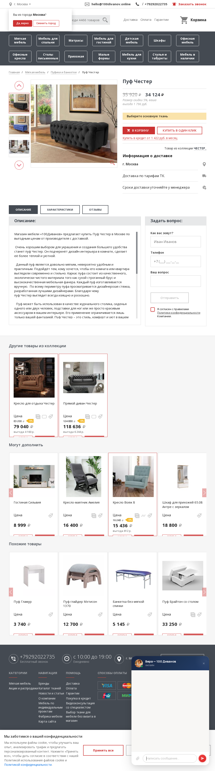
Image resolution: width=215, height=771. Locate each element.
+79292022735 (156, 4)
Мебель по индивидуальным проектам (50, 707)
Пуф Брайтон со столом (180, 601)
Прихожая (76, 56)
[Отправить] (202, 758)
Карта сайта (47, 721)
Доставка (130, 19)
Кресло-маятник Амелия (81, 502)
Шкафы (159, 40)
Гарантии (161, 19)
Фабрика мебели (50, 716)
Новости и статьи (51, 693)
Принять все (103, 750)
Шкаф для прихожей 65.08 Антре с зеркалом (182, 504)
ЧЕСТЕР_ (200, 148)
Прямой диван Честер (80, 403)
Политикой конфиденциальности (28, 765)
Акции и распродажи (23, 688)
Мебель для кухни (131, 56)
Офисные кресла (20, 56)
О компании (46, 698)
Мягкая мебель (20, 40)
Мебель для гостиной (103, 40)
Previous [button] (19, 85)
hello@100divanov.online (111, 4)
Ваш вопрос (160, 272)
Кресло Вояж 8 (124, 502)
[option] (19, 103)
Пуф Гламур (23, 601)
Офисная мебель (187, 40)
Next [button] (19, 165)
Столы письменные (48, 56)
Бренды (43, 683)
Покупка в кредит (78, 698)
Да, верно (22, 23)
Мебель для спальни (48, 40)
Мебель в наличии (187, 56)
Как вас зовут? (162, 233)
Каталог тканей (49, 688)
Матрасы (76, 40)
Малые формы (104, 56)
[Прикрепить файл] (137, 758)
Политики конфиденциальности (178, 312)
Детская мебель (132, 40)
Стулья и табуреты (159, 56)
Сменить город (46, 23)
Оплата (145, 19)
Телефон (157, 252)
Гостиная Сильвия (27, 502)
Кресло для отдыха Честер (34, 403)
